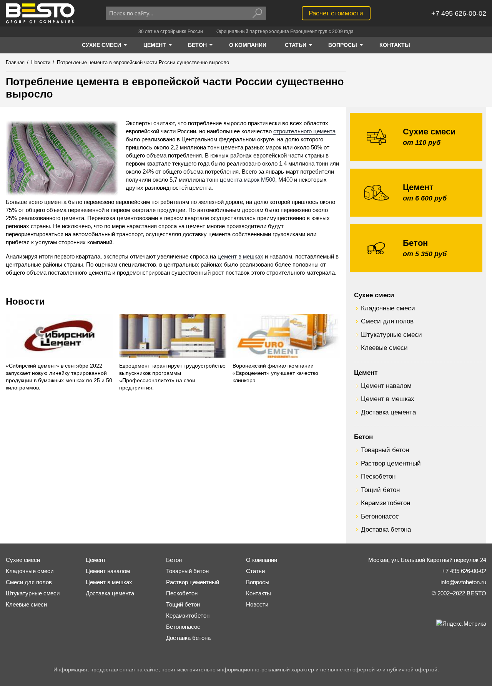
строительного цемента (304, 131)
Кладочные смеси (388, 308)
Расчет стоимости (336, 13)
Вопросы (257, 582)
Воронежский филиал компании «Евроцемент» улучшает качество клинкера (275, 373)
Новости (25, 301)
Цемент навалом (386, 385)
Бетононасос (380, 516)
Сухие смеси (374, 295)
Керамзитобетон (385, 502)
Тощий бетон (380, 489)
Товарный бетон (385, 449)
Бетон (363, 436)
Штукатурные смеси (391, 334)
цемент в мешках (240, 256)
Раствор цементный (391, 463)
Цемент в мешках (387, 398)
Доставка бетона (386, 529)
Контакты (258, 593)
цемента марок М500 (247, 179)
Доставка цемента (388, 412)
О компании (261, 560)
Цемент (365, 372)
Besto (40, 13)
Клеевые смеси (384, 347)
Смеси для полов (387, 321)
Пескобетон (378, 476)
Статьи (255, 571)
